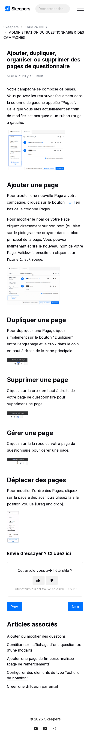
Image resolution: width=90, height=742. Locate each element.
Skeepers (11, 27)
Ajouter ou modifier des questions (36, 636)
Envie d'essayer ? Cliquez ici (39, 553)
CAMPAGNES (36, 27)
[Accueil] (17, 9)
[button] (80, 8)
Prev (14, 607)
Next (75, 607)
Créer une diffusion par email (32, 686)
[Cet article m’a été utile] (39, 580)
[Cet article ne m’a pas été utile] (52, 580)
